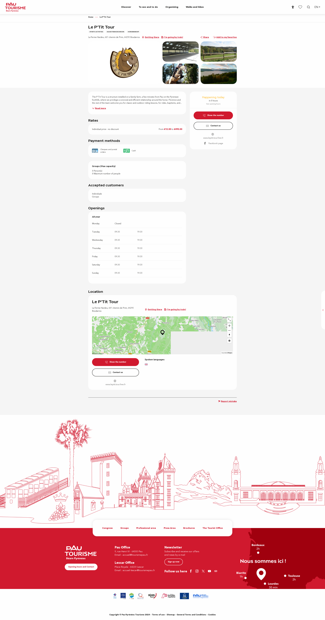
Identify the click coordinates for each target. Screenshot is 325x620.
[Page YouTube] (210, 571)
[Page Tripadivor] (216, 571)
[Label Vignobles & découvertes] (212, 596)
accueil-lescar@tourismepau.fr (139, 570)
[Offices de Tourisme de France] (107, 596)
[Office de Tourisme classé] (115, 596)
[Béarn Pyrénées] (144, 596)
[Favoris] (300, 7)
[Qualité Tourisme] (133, 596)
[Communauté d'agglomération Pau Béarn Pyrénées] (193, 596)
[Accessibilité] (293, 7)
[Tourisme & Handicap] (177, 596)
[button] (308, 7)
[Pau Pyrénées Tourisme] (15, 7)
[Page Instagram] (197, 571)
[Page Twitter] (203, 571)
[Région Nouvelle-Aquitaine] (161, 596)
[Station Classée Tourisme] (124, 596)
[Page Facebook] (191, 571)
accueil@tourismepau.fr (135, 555)
